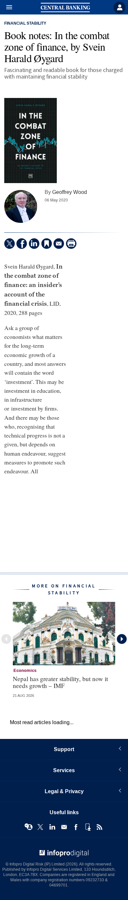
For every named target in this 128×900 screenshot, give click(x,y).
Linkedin (52, 827)
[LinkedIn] (34, 243)
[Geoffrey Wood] (20, 206)
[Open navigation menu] (6, 7)
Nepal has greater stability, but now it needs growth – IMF (60, 682)
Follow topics (28, 827)
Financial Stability (25, 23)
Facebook (76, 827)
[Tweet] (9, 243)
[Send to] (58, 243)
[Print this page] (71, 243)
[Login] (119, 7)
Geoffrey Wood (69, 192)
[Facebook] (21, 243)
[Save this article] (46, 243)
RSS (99, 827)
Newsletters (64, 827)
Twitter (40, 827)
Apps (88, 827)
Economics (24, 671)
